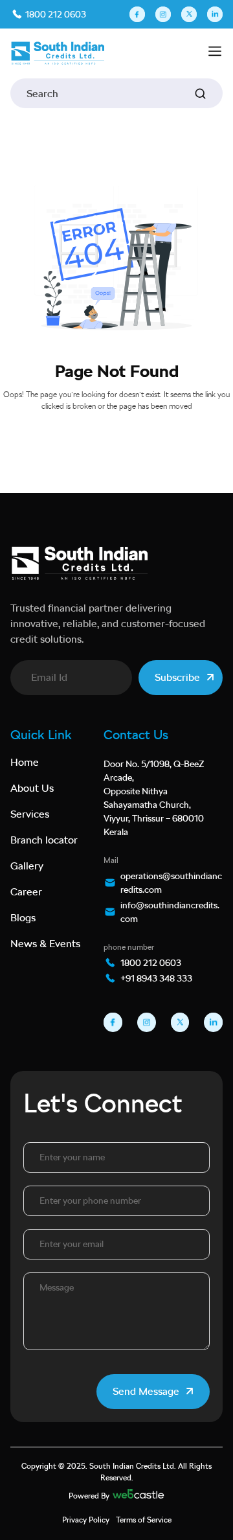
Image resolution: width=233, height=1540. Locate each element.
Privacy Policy (85, 1519)
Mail (111, 860)
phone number (129, 947)
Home (24, 762)
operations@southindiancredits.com (171, 883)
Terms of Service (144, 1519)
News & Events (45, 943)
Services (29, 814)
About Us (32, 788)
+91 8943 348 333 (156, 978)
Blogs (23, 918)
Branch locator (44, 840)
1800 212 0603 (54, 14)
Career (26, 892)
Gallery (26, 866)
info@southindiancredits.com (169, 912)
